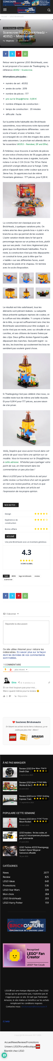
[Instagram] (5, 1021)
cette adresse (11, 462)
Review (20, 28)
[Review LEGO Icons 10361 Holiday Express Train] (10, 800)
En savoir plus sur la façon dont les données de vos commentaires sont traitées (24, 655)
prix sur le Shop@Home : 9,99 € (21, 98)
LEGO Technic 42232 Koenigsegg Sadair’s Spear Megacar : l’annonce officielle (33, 850)
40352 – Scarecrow (22, 70)
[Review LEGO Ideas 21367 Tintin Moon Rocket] (10, 823)
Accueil (4, 16)
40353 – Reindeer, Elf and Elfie (32, 144)
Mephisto (10, 41)
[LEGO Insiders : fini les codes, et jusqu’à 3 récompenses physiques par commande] (10, 836)
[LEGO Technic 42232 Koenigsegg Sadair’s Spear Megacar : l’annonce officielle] (10, 851)
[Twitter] (12, 54)
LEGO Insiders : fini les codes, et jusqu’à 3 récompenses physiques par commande (34, 835)
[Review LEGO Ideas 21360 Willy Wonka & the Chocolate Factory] (10, 786)
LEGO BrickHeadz (17, 16)
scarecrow (8, 579)
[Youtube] (8, 1021)
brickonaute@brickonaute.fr (34, 1006)
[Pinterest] (18, 54)
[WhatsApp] (25, 54)
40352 (13, 576)
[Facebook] (5, 54)
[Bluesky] (6, 1021)
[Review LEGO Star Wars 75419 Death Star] (10, 772)
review (37, 576)
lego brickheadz (25, 576)
